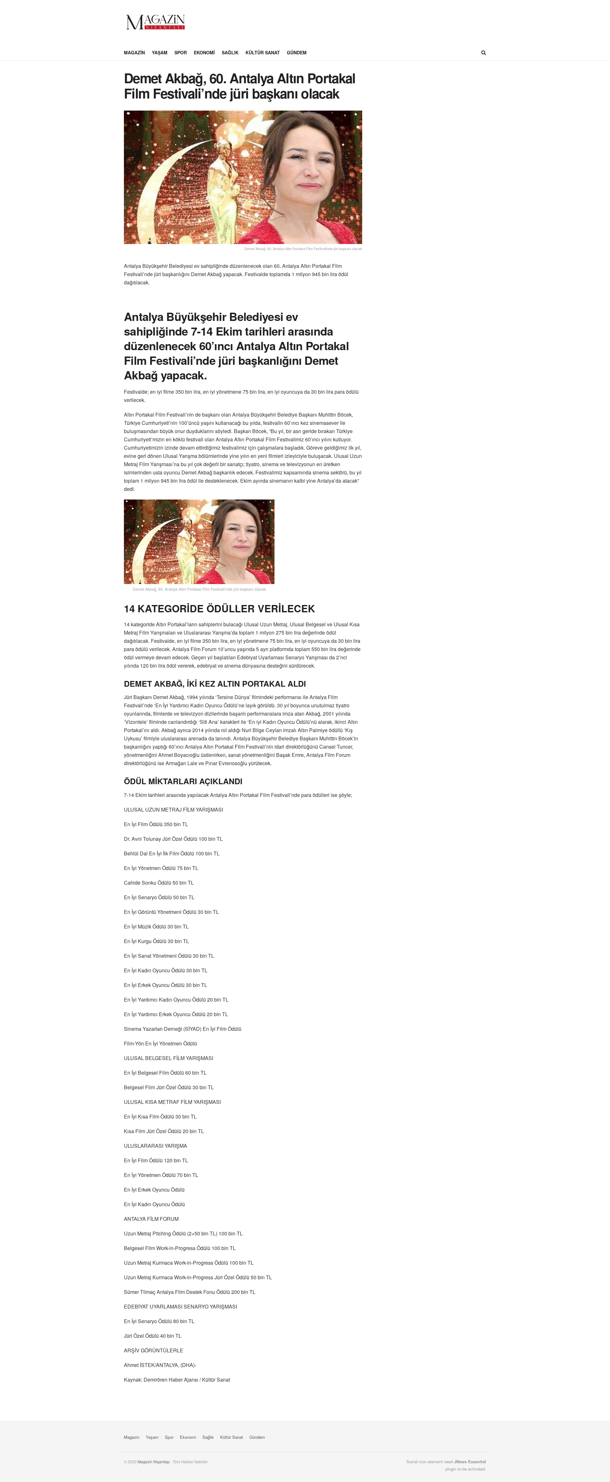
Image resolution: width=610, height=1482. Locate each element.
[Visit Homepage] (155, 22)
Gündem (297, 52)
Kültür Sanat (263, 52)
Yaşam (159, 52)
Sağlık (230, 52)
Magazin (134, 52)
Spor (180, 52)
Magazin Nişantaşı (154, 1461)
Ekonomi (204, 52)
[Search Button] (483, 52)
